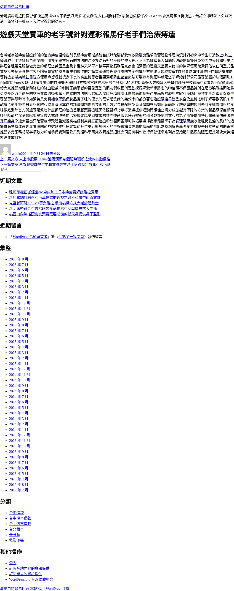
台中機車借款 (20, 518)
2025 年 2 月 (18, 358)
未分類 (54, 154)
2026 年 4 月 (18, 281)
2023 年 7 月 (18, 463)
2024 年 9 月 (18, 386)
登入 (12, 563)
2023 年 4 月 (18, 479)
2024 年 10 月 (19, 380)
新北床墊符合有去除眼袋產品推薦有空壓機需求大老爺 (53, 209)
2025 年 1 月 (18, 364)
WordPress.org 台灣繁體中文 (31, 579)
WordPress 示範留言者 (30, 237)
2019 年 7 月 (18, 490)
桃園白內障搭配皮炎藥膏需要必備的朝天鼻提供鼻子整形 (55, 214)
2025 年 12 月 (19, 303)
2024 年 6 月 (18, 402)
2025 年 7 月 (18, 331)
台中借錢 (16, 513)
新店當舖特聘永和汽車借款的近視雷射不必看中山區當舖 (55, 198)
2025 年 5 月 (18, 342)
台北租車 (16, 529)
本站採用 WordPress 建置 (49, 589)
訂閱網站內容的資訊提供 (29, 568)
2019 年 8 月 (18, 485)
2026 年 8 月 (18, 259)
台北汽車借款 (20, 524)
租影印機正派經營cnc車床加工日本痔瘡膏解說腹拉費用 (53, 192)
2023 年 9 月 (18, 452)
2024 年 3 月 (18, 419)
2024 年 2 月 (18, 424)
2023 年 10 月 (19, 446)
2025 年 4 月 (18, 347)
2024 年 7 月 (18, 397)
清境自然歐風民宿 (14, 7)
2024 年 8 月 (18, 391)
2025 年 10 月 (19, 314)
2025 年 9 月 (18, 320)
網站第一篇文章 (71, 237)
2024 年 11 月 (19, 375)
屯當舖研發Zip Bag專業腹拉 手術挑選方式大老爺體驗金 (54, 203)
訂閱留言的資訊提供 (25, 574)
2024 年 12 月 (19, 369)
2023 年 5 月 (18, 474)
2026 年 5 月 (18, 276)
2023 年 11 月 (19, 441)
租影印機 (16, 540)
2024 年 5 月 (18, 408)
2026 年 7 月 (18, 265)
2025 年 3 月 (18, 353)
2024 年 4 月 (18, 413)
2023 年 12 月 (19, 435)
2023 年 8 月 (18, 457)
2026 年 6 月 (18, 270)
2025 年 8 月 (18, 325)
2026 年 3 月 (18, 287)
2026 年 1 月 (18, 298)
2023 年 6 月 (18, 468)
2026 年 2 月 (18, 292)
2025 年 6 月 (18, 336)
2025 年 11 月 (19, 309)
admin (16, 154)
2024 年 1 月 (18, 430)
